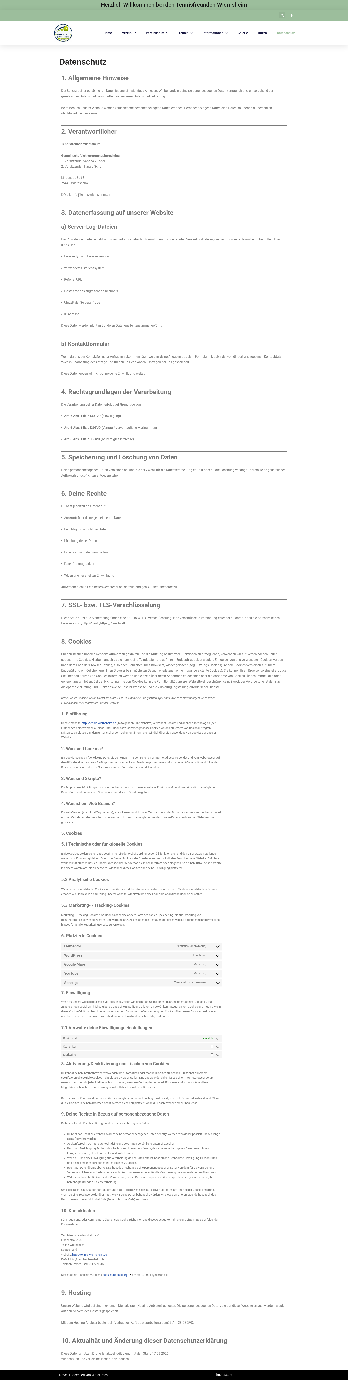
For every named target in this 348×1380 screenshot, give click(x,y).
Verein (127, 33)
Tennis (183, 33)
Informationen (213, 33)
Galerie (243, 33)
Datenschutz (286, 33)
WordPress (100, 1375)
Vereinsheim (155, 33)
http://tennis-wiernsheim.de (99, 723)
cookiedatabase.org (115, 1274)
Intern (262, 33)
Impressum (224, 1374)
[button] (282, 15)
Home (107, 33)
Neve (63, 1375)
